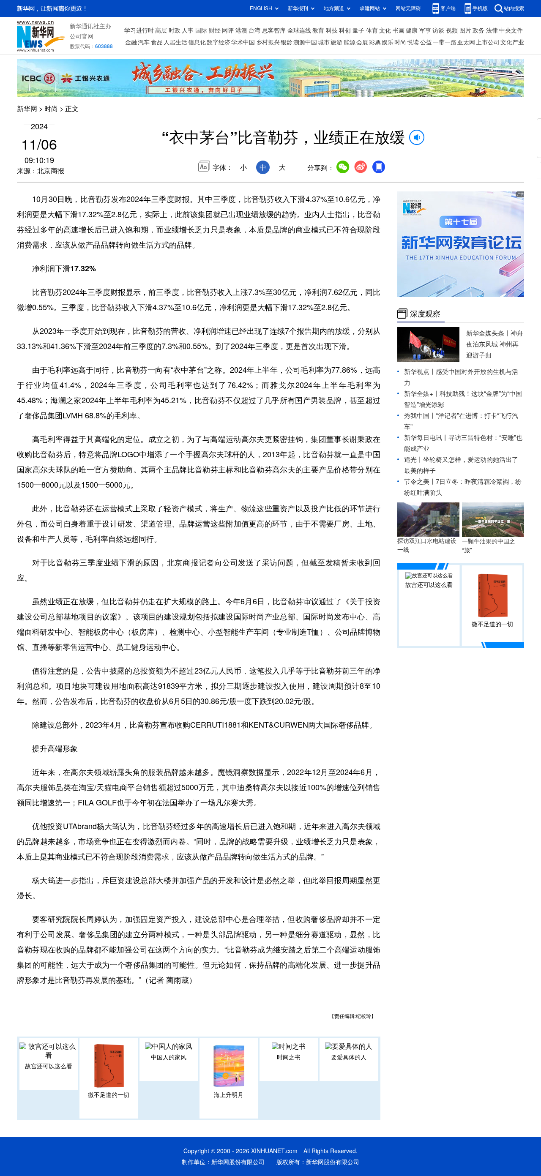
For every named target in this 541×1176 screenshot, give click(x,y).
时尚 (400, 42)
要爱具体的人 (348, 1057)
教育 (318, 30)
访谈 (438, 30)
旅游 (336, 42)
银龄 (286, 42)
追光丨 (413, 459)
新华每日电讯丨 (426, 437)
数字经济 (218, 42)
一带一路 (444, 42)
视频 (452, 30)
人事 (188, 30)
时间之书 (289, 1057)
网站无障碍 (408, 8)
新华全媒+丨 (422, 393)
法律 (492, 30)
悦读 (413, 42)
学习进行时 (139, 30)
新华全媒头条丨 (488, 333)
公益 (426, 42)
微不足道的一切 (108, 1095)
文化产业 (512, 42)
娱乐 (387, 42)
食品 (157, 42)
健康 (412, 30)
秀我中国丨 (420, 415)
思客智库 (274, 30)
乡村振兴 (268, 42)
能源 (349, 42)
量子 (358, 30)
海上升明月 (228, 1095)
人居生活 (175, 42)
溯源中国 (305, 42)
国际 (201, 30)
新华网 (27, 108)
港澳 (241, 30)
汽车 (144, 42)
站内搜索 (514, 8)
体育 (372, 30)
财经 (215, 30)
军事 (425, 30)
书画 (398, 30)
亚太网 (466, 42)
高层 (161, 30)
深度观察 (425, 313)
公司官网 (81, 36)
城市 (324, 42)
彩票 (375, 42)
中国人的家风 (168, 1057)
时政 (174, 30)
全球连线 (299, 30)
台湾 (254, 30)
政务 (478, 30)
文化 (385, 30)
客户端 (448, 8)
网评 (228, 30)
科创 (345, 30)
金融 (131, 42)
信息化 (197, 42)
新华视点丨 (420, 371)
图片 (465, 30)
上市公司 (488, 42)
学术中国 (243, 42)
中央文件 (511, 30)
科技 (332, 30)
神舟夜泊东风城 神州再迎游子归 (494, 344)
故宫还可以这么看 (48, 1066)
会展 (362, 42)
